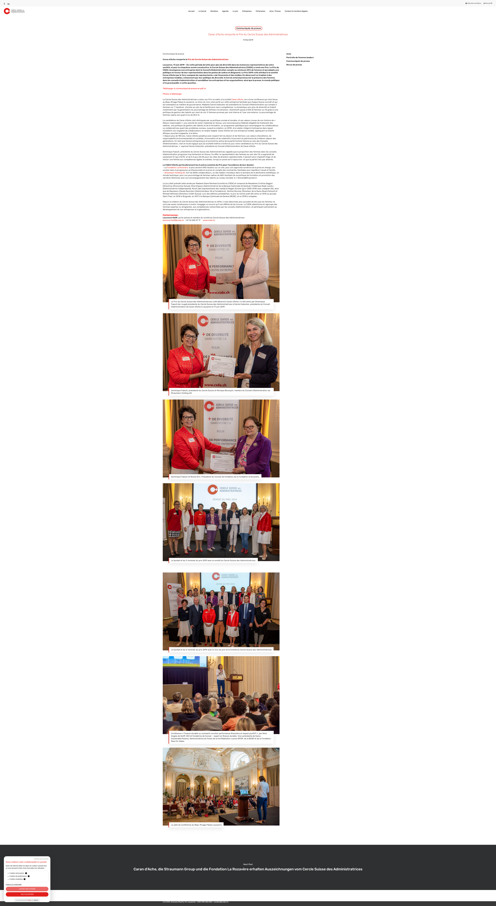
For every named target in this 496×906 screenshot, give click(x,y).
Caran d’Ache (237, 99)
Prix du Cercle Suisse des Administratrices (208, 59)
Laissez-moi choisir (27, 889)
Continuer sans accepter (41, 858)
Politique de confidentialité (14, 884)
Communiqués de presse (248, 28)
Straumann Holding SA (174, 173)
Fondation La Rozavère (177, 167)
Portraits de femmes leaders (300, 57)
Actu (288, 54)
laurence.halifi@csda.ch (173, 220)
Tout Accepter (27, 894)
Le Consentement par (27, 900)
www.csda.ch (209, 220)
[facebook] (4, 3)
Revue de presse (294, 65)
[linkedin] (8, 3)
